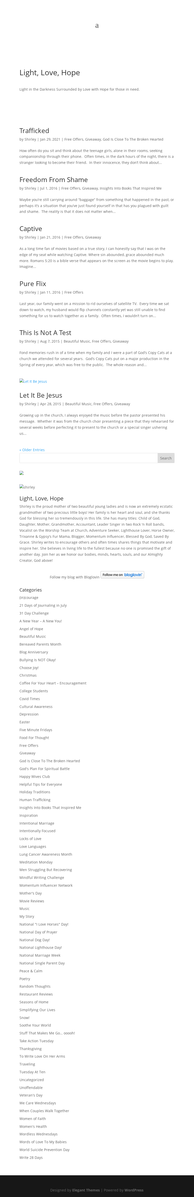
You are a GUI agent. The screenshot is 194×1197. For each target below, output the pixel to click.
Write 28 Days (31, 1157)
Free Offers (73, 139)
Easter (24, 722)
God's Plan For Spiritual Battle (44, 768)
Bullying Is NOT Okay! (37, 659)
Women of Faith (32, 1118)
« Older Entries (32, 449)
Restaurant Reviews (36, 994)
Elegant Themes (86, 1190)
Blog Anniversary (33, 652)
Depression (29, 714)
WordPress (134, 1190)
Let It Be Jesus (40, 395)
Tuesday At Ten (32, 1071)
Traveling (27, 1064)
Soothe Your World (35, 1025)
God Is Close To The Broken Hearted (133, 139)
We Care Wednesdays (37, 1103)
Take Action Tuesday (36, 1040)
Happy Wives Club (34, 776)
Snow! (24, 1017)
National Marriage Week (39, 955)
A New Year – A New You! (40, 621)
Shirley (30, 139)
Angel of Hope (31, 628)
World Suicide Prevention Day (44, 1149)
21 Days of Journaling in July (43, 605)
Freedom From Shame (53, 179)
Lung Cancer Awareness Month (45, 854)
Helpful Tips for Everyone (40, 784)
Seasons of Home (33, 1002)
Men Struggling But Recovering (45, 869)
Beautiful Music (77, 341)
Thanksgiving (30, 1048)
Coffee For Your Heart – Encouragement (52, 683)
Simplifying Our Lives (37, 1009)
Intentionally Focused (37, 830)
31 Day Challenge (34, 613)
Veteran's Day (30, 1095)
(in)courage (28, 597)
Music (24, 908)
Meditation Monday (36, 862)
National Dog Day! (34, 939)
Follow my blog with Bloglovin (75, 577)
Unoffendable (31, 1087)
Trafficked (34, 130)
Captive (30, 228)
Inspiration (28, 815)
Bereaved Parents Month (40, 644)
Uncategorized (31, 1079)
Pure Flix (32, 283)
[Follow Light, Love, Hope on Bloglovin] (122, 577)
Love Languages (32, 846)
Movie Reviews (31, 901)
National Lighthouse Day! (40, 947)
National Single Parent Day (42, 963)
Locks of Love (30, 838)
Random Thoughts (35, 986)
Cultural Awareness (36, 706)
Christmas (28, 675)
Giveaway (93, 139)
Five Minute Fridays (35, 729)
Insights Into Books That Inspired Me (131, 188)
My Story (26, 916)
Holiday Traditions (34, 791)
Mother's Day (30, 893)
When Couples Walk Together (44, 1110)
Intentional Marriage (36, 823)
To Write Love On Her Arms (42, 1056)
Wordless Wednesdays (38, 1134)
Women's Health (33, 1126)
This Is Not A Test (45, 332)
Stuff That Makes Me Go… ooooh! (47, 1033)
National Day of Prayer (38, 932)
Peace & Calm (30, 971)
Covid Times (29, 698)
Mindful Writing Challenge (41, 877)
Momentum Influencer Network (45, 885)
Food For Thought (34, 737)
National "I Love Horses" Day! (43, 924)
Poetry (24, 978)
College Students (33, 691)
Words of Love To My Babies (43, 1141)
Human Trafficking (35, 799)
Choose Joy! (29, 667)
